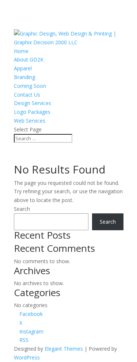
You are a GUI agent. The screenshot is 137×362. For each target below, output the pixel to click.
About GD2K (28, 59)
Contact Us (27, 94)
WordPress (27, 357)
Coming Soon (30, 85)
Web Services (29, 120)
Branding (24, 77)
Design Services (32, 103)
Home (21, 51)
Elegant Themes (64, 348)
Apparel (23, 68)
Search (22, 208)
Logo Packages (32, 111)
